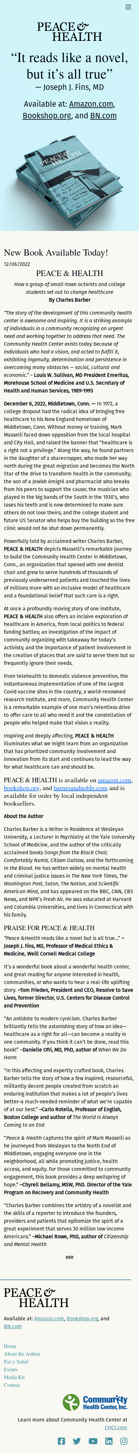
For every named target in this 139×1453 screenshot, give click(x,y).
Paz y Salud (16, 1361)
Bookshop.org (47, 115)
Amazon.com (91, 104)
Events (10, 1369)
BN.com (103, 115)
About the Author (22, 1353)
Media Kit (14, 1377)
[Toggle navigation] (128, 7)
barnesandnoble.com (81, 787)
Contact (12, 1384)
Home (10, 1345)
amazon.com (114, 779)
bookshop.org (21, 787)
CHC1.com (116, 1427)
